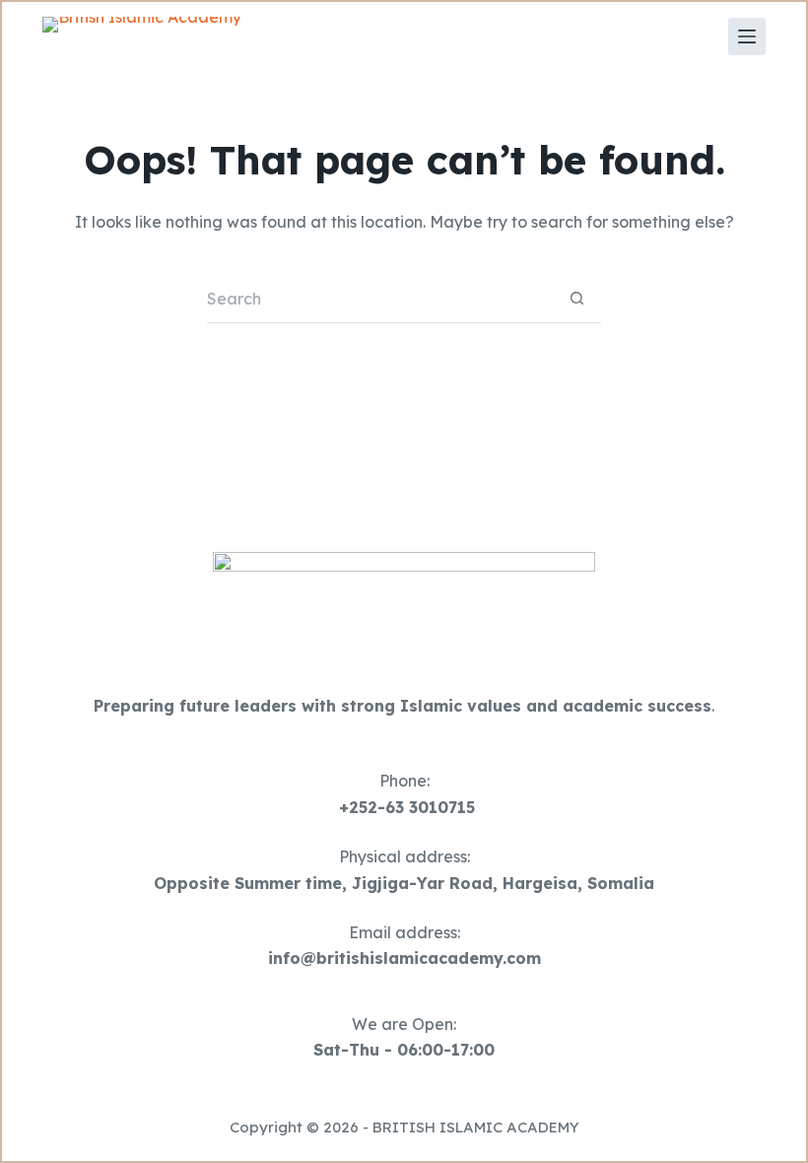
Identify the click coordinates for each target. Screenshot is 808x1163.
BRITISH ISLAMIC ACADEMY (475, 1127)
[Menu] (747, 36)
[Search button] (576, 298)
